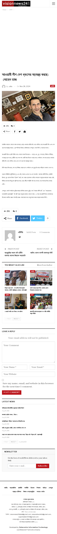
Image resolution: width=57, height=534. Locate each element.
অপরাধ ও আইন (41, 491)
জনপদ (32, 295)
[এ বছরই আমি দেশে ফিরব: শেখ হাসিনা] (16, 301)
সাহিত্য (44, 488)
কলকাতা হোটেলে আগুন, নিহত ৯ (9, 414)
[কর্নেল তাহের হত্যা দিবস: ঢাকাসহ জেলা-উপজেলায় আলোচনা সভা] (41, 278)
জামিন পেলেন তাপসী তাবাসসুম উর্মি (41, 252)
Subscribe (42, 466)
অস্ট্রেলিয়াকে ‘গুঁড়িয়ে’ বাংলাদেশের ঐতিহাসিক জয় (13, 421)
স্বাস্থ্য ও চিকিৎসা (17, 491)
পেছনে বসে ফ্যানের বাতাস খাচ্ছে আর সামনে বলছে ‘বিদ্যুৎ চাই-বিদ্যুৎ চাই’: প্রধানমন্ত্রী (22, 434)
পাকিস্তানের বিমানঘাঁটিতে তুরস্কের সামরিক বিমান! (13, 408)
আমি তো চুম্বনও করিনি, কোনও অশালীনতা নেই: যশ (14, 428)
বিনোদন (32, 488)
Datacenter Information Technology (33, 527)
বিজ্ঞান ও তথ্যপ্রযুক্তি (28, 491)
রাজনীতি (52, 86)
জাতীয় (5, 488)
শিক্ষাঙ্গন (38, 488)
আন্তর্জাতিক (13, 488)
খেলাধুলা (51, 488)
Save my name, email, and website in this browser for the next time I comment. (28, 385)
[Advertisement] (28, 41)
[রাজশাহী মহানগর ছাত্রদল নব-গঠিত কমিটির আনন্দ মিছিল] (41, 301)
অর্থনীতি (26, 488)
